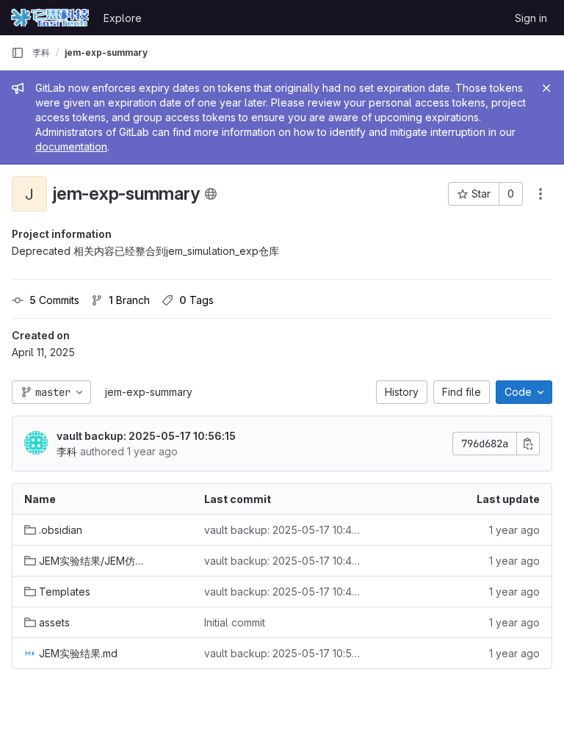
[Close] (546, 88)
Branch (129, 300)
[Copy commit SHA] (528, 443)
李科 (41, 52)
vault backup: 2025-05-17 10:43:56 (282, 530)
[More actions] (540, 194)
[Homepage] (50, 17)
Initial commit (234, 622)
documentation (71, 146)
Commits (54, 300)
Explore (123, 18)
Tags (196, 300)
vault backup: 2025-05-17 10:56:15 (146, 436)
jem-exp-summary (148, 392)
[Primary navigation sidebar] (17, 53)
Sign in (531, 18)
